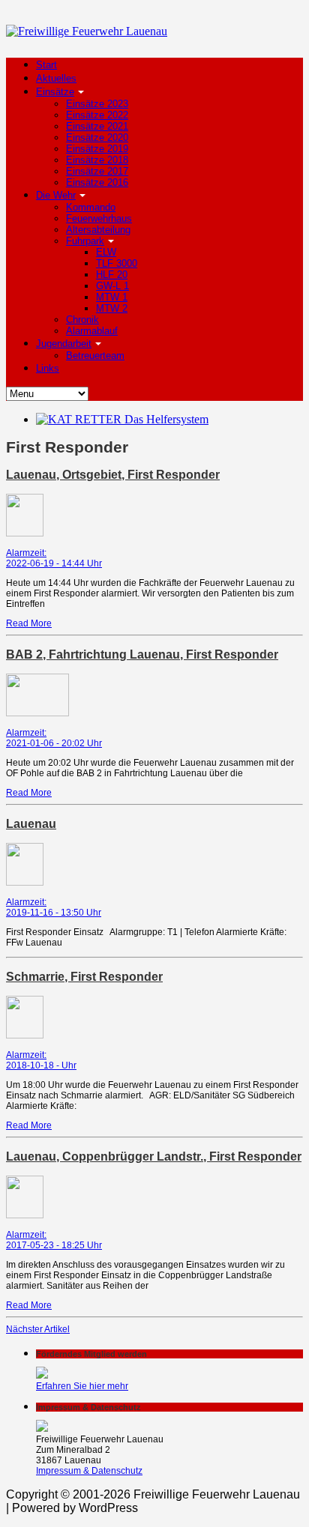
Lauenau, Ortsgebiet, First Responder (113, 474)
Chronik (82, 319)
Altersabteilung (98, 229)
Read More (29, 623)
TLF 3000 (116, 263)
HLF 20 (112, 274)
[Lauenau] (25, 882)
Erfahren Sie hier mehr (82, 1386)
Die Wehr (56, 195)
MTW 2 (112, 308)
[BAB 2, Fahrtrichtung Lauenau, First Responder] (37, 713)
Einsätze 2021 (97, 126)
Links (47, 368)
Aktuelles (56, 78)
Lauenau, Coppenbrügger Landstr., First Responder (154, 1156)
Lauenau (31, 823)
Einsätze (55, 91)
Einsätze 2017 (97, 171)
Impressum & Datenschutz (89, 1471)
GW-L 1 (112, 285)
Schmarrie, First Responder (84, 976)
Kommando (91, 207)
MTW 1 (112, 297)
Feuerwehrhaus (99, 218)
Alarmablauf (92, 330)
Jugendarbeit (64, 343)
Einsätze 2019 (97, 148)
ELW (106, 252)
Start (46, 64)
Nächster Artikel (38, 1329)
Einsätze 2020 (97, 137)
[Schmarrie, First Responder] (25, 1035)
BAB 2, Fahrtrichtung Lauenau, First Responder (142, 654)
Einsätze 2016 (97, 182)
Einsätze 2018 (97, 160)
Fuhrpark (85, 241)
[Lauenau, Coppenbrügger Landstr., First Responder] (25, 1215)
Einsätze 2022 (97, 115)
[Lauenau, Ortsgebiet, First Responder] (25, 533)
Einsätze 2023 (97, 103)
